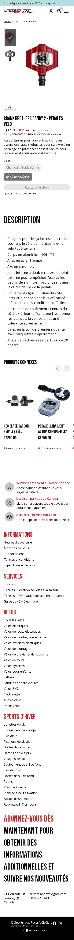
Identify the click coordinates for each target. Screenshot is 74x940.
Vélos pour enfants (17, 671)
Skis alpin (10, 736)
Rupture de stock (37, 187)
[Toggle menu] (66, 11)
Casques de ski (14, 759)
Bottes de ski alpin (17, 747)
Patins (8, 781)
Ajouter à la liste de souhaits (20, 193)
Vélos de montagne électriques (26, 637)
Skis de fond (12, 770)
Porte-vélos (12, 706)
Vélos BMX (11, 689)
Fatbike (9, 677)
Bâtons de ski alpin (17, 753)
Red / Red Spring (18, 177)
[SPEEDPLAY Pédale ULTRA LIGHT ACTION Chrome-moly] (54, 400)
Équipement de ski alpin (21, 730)
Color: (8, 160)
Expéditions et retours (19, 565)
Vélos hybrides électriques (22, 643)
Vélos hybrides (14, 666)
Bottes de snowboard (19, 799)
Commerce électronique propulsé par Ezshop (29, 926)
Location (10, 584)
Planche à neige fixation (21, 793)
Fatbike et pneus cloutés (21, 683)
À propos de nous (16, 548)
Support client (14, 554)
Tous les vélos (14, 620)
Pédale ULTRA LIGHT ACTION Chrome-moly (52, 429)
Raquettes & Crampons (20, 804)
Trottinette (12, 694)
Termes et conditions (19, 559)
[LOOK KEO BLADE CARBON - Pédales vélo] (20, 400)
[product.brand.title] (37, 109)
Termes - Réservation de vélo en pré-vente (34, 596)
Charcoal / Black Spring (22, 167)
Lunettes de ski (14, 724)
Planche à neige (15, 787)
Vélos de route (14, 660)
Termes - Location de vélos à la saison (31, 590)
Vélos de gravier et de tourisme (26, 654)
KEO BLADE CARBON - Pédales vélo (17, 429)
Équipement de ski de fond (22, 764)
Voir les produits (49, 3)
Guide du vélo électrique (21, 601)
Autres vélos (12, 700)
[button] (37, 134)
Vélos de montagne (17, 649)
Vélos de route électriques (22, 631)
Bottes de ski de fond (19, 776)
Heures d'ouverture (18, 542)
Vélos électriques (16, 626)
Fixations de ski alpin (18, 741)
